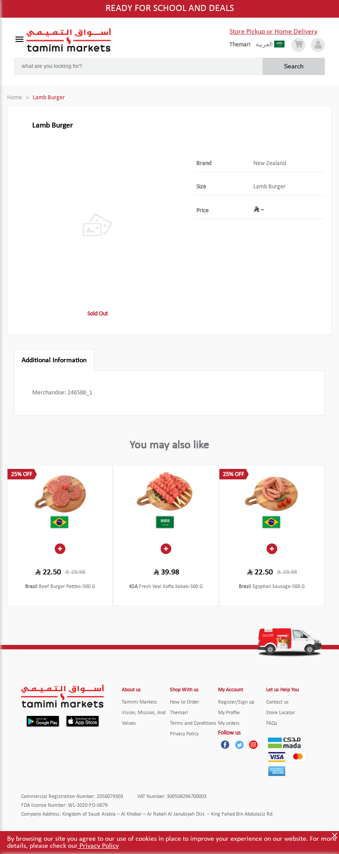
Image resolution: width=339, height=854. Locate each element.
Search (294, 66)
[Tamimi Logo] (68, 40)
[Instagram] (253, 745)
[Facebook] (225, 745)
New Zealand (269, 163)
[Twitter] (239, 745)
